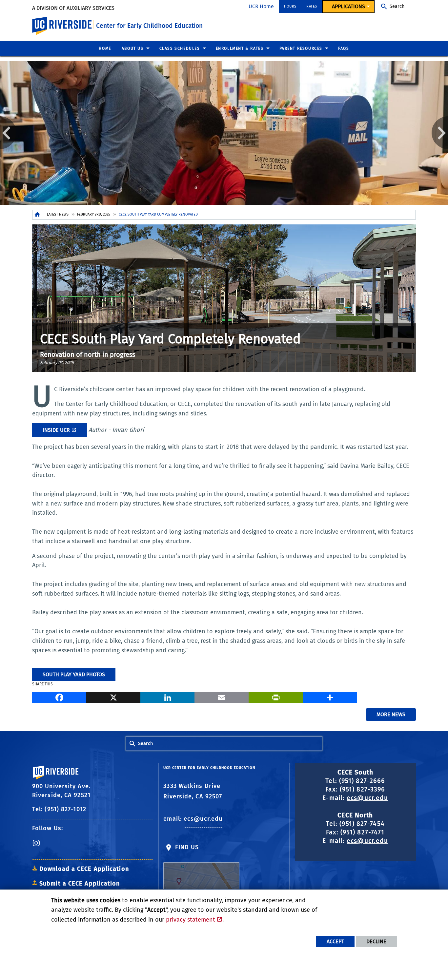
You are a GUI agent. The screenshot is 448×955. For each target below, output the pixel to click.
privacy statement (190, 919)
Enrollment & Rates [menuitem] (240, 48)
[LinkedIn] (167, 696)
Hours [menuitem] (290, 6)
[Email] (221, 696)
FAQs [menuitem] (343, 48)
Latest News (58, 214)
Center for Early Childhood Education (149, 25)
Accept (335, 941)
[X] (113, 696)
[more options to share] (330, 696)
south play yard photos (74, 674)
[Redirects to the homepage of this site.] (37, 214)
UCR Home (261, 6)
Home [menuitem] (105, 48)
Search (397, 6)
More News (391, 714)
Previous (8, 132)
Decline (376, 941)
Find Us (186, 847)
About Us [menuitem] (133, 48)
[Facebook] (59, 696)
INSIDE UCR (56, 430)
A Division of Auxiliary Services (73, 8)
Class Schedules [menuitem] (179, 48)
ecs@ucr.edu (203, 818)
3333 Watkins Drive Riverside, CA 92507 (193, 791)
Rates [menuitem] (311, 6)
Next (440, 132)
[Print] (276, 696)
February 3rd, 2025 (93, 214)
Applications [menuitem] (348, 6)
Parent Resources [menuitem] (301, 48)
